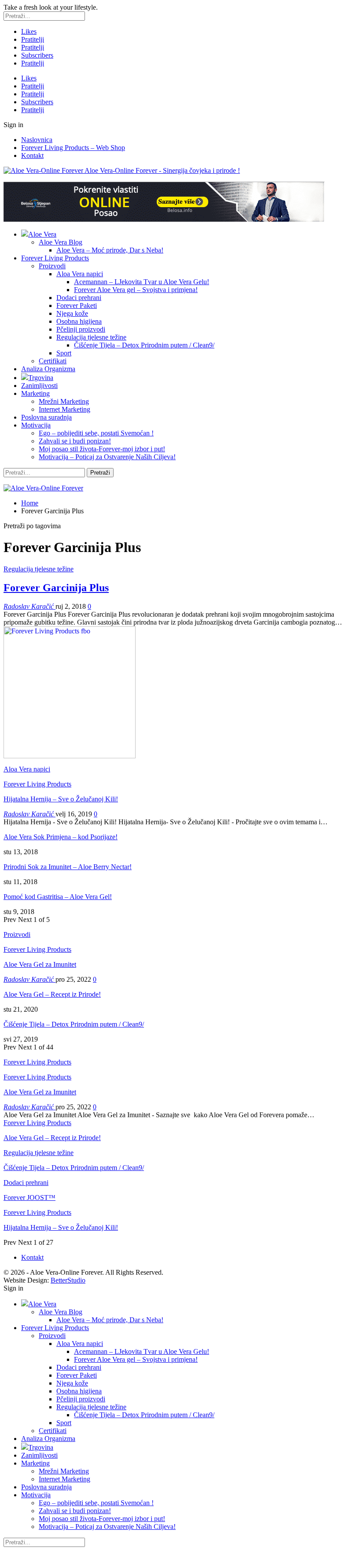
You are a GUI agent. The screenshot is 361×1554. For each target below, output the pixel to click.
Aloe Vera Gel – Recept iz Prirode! (52, 994)
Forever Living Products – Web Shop (73, 147)
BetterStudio (68, 1280)
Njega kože (72, 313)
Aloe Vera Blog (60, 242)
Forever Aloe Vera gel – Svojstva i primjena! (136, 289)
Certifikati (52, 361)
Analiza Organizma (48, 369)
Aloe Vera (42, 234)
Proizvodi (52, 266)
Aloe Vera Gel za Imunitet (40, 964)
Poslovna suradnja (46, 417)
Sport (63, 353)
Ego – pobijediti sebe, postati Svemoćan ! (96, 433)
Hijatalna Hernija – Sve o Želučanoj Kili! (61, 799)
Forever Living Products (55, 258)
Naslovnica (36, 139)
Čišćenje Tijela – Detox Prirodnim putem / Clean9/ (144, 345)
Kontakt (32, 155)
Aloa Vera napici (79, 274)
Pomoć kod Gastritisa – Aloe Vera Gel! (58, 896)
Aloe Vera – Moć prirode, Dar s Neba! (109, 250)
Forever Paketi (76, 305)
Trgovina (40, 377)
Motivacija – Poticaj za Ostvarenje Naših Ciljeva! (107, 457)
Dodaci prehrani (78, 297)
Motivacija (36, 425)
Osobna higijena (79, 321)
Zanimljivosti (39, 385)
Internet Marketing (64, 409)
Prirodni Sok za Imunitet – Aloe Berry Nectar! (68, 866)
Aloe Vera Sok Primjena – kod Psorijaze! (61, 837)
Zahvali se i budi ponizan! (75, 441)
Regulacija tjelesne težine (91, 337)
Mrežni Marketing (64, 401)
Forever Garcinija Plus (56, 587)
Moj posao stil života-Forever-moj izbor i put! (102, 449)
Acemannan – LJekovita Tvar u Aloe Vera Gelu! (141, 281)
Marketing (35, 393)
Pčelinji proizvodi (80, 329)
